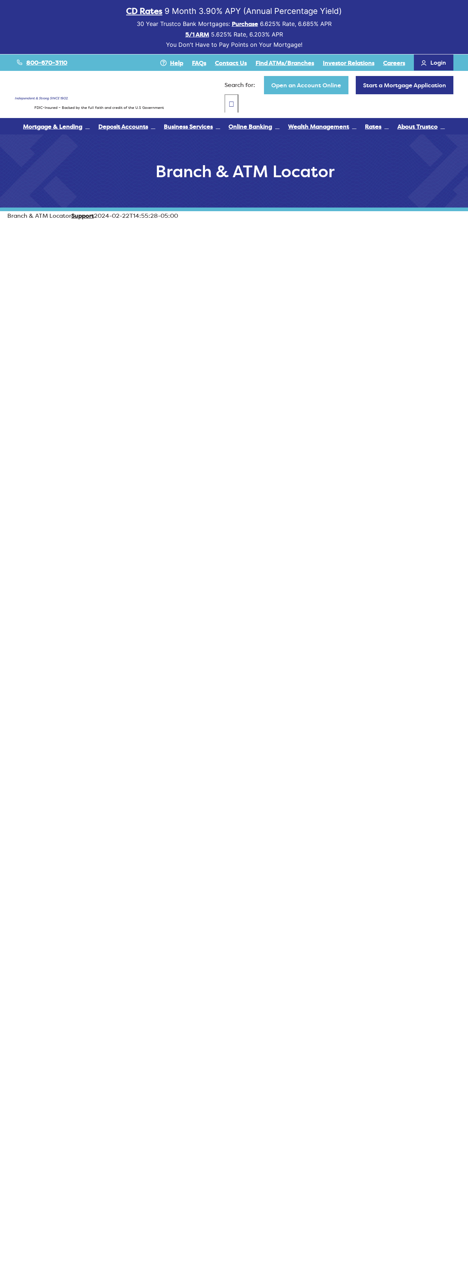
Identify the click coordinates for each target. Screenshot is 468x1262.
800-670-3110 (46, 62)
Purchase (245, 24)
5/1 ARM (197, 34)
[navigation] (306, 85)
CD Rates (144, 10)
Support (82, 216)
